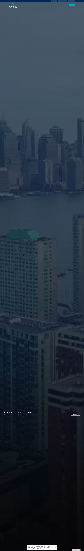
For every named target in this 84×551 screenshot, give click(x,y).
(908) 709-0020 (12, 0)
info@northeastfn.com (20, 0)
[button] (53, 5)
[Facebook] (56, 1)
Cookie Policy (39, 548)
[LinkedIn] (51, 1)
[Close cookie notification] (55, 547)
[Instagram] (59, 1)
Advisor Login (71, 0)
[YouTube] (54, 1)
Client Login (63, 0)
